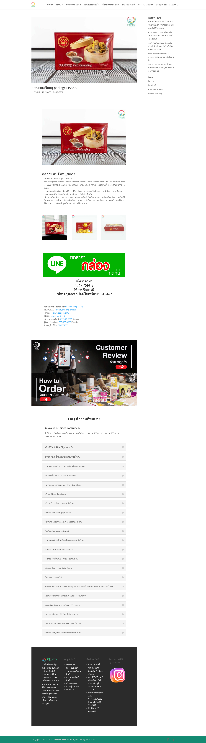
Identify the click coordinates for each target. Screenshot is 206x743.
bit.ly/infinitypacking (74, 306)
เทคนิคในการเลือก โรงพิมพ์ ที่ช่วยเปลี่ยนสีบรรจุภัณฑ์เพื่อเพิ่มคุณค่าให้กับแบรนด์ (161, 24)
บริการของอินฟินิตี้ (128, 5)
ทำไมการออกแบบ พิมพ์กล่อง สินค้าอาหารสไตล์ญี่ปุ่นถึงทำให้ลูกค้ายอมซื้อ (161, 67)
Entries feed (153, 85)
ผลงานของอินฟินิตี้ (90, 5)
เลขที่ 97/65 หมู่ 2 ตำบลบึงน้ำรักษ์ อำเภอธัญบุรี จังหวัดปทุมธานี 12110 (95, 683)
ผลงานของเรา (72, 668)
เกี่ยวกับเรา (60, 5)
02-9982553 (63, 325)
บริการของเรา (72, 683)
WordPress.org (155, 93)
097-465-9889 (66, 319)
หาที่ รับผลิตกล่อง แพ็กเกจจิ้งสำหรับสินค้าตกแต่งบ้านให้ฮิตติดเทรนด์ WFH (160, 46)
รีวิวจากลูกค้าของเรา (145, 5)
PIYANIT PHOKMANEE (42, 92)
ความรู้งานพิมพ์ (161, 5)
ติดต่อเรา (172, 5)
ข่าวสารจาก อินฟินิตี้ (73, 5)
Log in (151, 81)
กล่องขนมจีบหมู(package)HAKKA (54, 88)
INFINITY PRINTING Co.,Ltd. (66, 739)
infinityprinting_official (66, 309)
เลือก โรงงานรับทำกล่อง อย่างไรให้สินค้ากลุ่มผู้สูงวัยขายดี (161, 56)
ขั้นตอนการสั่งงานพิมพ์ (110, 5)
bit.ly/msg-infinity (58, 316)
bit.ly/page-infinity (61, 313)
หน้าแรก (50, 5)
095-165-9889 (65, 322)
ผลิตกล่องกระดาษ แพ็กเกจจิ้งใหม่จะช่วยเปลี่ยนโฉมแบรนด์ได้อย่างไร (160, 35)
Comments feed (155, 89)
